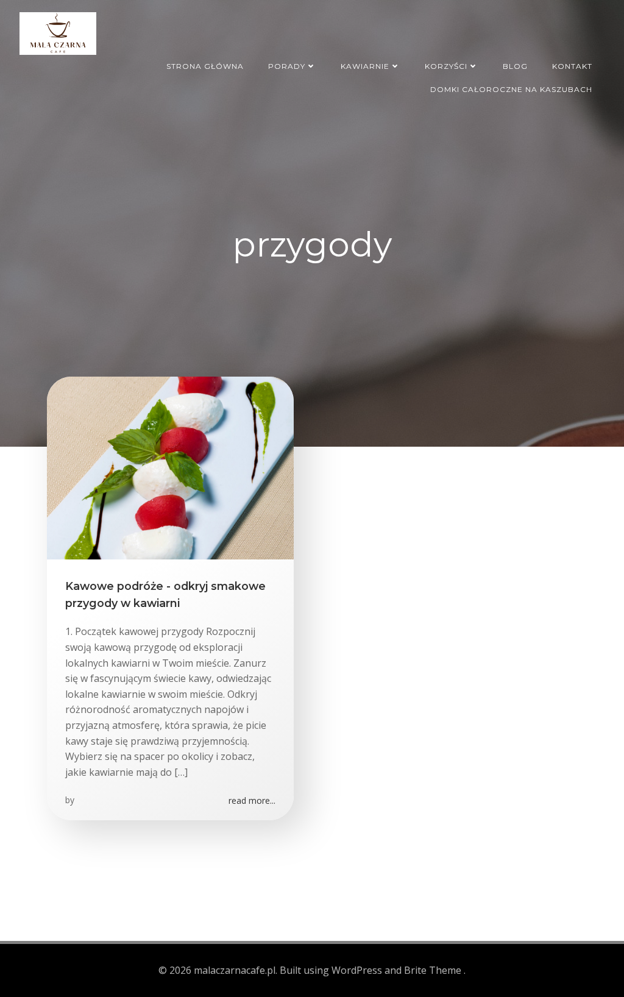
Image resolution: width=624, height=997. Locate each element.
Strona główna (205, 66)
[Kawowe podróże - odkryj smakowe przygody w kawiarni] (170, 467)
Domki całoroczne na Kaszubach (511, 89)
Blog (515, 66)
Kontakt (572, 66)
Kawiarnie (365, 66)
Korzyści (446, 66)
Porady (286, 66)
